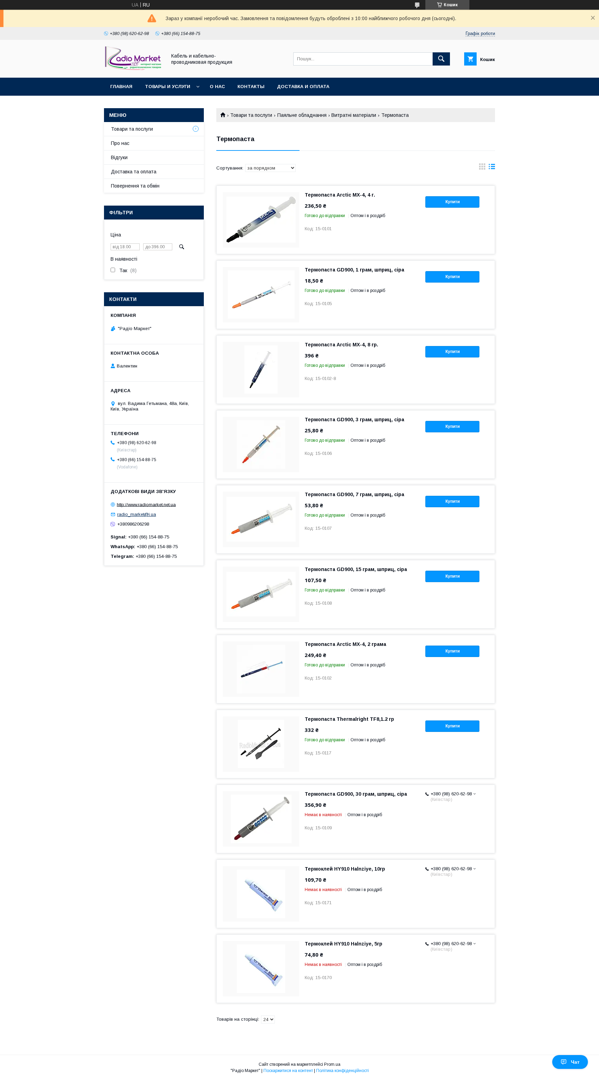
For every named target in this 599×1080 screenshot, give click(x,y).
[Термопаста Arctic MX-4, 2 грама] (261, 669)
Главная (121, 86)
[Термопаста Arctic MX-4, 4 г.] (261, 220)
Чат (575, 1062)
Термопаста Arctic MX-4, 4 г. (340, 195)
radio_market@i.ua (136, 514)
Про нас (120, 143)
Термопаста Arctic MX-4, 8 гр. (341, 344)
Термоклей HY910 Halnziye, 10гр (345, 869)
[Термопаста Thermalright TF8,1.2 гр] (261, 744)
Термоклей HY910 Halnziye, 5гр (343, 944)
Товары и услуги (167, 86)
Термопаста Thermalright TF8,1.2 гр (349, 719)
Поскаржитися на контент (288, 1070)
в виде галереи (482, 168)
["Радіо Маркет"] (133, 68)
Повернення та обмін (135, 186)
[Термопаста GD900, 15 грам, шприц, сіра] (261, 594)
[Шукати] (441, 59)
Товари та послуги (251, 115)
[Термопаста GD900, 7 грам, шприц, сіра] (261, 519)
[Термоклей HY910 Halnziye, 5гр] (261, 968)
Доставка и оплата (303, 86)
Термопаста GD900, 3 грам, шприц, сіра (354, 419)
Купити (452, 201)
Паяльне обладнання (302, 115)
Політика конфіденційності (342, 1070)
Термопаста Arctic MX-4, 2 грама (345, 644)
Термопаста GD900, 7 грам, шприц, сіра (354, 494)
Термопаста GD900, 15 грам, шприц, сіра (356, 569)
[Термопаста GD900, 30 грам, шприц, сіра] (261, 819)
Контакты (250, 86)
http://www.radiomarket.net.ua (146, 504)
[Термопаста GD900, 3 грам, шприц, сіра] (261, 444)
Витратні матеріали (353, 115)
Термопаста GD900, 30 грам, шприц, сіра (356, 794)
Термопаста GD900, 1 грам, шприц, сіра (354, 270)
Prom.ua (332, 1064)
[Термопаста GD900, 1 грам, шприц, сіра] (261, 294)
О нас (217, 86)
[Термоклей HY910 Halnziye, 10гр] (261, 894)
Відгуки (119, 157)
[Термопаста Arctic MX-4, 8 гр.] (261, 369)
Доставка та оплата (133, 171)
